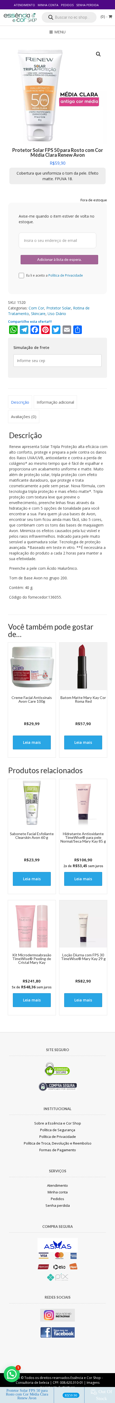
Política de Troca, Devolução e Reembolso (57, 1143)
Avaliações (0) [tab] (23, 416)
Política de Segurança (57, 1129)
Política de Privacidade (65, 275)
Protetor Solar (58, 308)
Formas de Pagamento (57, 1149)
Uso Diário (57, 313)
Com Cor (36, 308)
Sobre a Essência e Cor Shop (57, 1123)
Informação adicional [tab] (55, 402)
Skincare (38, 313)
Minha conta (48, 5)
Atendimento (24, 5)
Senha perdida (87, 5)
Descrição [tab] (20, 402)
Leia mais (32, 742)
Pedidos (67, 5)
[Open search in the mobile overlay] (69, 17)
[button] (98, 54)
